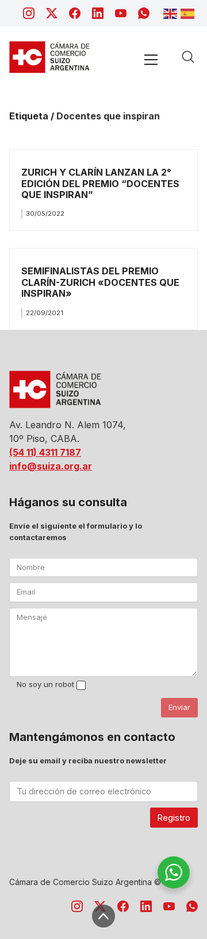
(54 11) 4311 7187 (45, 452)
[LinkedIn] (97, 13)
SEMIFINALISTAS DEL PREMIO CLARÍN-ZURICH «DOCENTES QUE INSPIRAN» (100, 282)
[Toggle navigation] (150, 59)
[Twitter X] (51, 13)
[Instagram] (28, 13)
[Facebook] (74, 13)
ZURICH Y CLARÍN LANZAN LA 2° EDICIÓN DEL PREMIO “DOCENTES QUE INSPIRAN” (100, 183)
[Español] (189, 12)
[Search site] (188, 57)
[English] (172, 12)
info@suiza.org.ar (50, 466)
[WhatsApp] (144, 13)
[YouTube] (120, 13)
